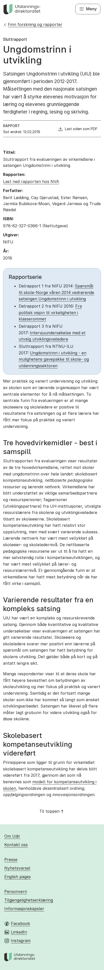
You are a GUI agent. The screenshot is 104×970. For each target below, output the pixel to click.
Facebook (20, 923)
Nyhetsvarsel (17, 868)
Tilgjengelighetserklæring (28, 900)
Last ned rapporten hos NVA (31, 181)
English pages (17, 876)
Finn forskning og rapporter (35, 24)
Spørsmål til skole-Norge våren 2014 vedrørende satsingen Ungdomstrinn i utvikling (56, 292)
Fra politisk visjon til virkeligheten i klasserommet (50, 312)
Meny (91, 8)
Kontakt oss (16, 844)
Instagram (21, 940)
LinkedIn (19, 932)
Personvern (15, 891)
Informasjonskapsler (24, 908)
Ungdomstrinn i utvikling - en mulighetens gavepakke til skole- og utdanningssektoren (54, 359)
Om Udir (12, 836)
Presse (10, 859)
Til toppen (49, 811)
